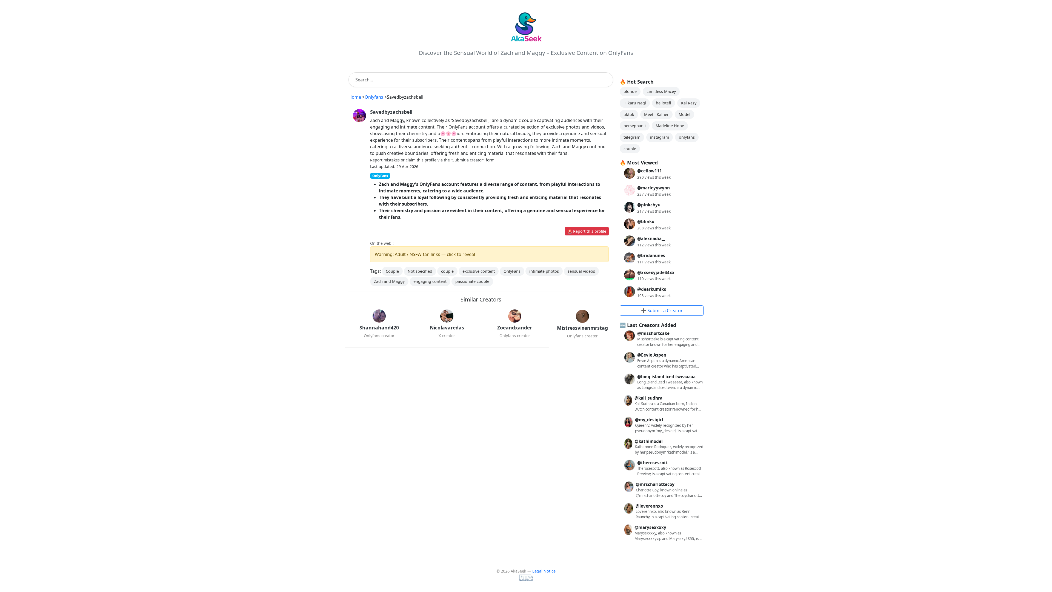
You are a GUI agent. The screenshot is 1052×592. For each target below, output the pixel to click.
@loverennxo (649, 506)
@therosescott (652, 462)
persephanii (635, 125)
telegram (632, 137)
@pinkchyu (649, 204)
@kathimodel (649, 441)
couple (447, 271)
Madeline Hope (670, 125)
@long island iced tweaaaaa (666, 376)
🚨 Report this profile (586, 231)
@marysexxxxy (650, 527)
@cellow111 (649, 170)
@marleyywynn (653, 187)
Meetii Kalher (656, 114)
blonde (630, 91)
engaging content (430, 281)
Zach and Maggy (389, 281)
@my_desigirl (649, 419)
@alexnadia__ (651, 238)
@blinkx (645, 221)
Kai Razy (688, 103)
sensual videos (581, 271)
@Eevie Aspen (651, 355)
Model (684, 114)
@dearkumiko (651, 289)
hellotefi (663, 103)
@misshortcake (653, 333)
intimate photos (544, 271)
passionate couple (472, 281)
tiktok (629, 114)
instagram (659, 137)
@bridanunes (651, 255)
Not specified (420, 271)
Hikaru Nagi (635, 103)
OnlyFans (512, 271)
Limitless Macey (661, 91)
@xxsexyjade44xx (655, 272)
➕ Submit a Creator (662, 311)
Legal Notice (544, 571)
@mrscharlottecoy (655, 484)
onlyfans (687, 137)
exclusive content (478, 271)
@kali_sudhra (648, 398)
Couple (392, 271)
